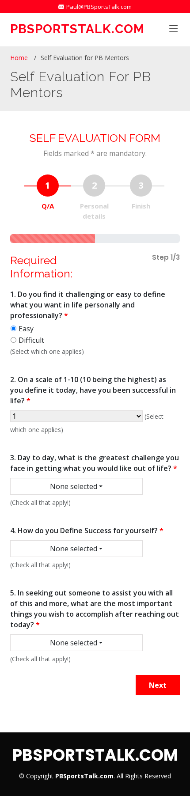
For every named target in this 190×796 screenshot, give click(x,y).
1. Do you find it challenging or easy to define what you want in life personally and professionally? (87, 304)
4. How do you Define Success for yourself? (86, 530)
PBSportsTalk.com (77, 29)
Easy (26, 329)
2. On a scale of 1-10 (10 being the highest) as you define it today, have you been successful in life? (93, 390)
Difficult (31, 340)
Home (19, 57)
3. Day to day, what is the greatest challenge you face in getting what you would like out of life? (94, 463)
